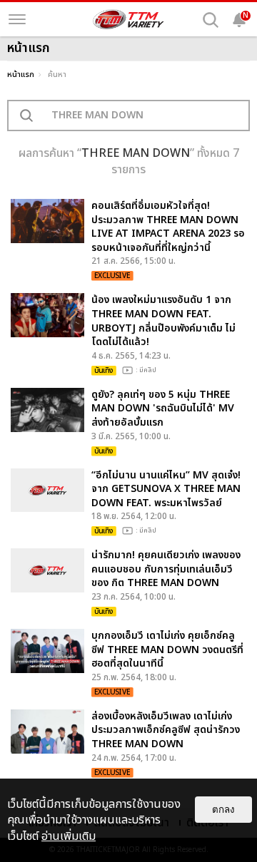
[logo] (128, 19)
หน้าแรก (20, 74)
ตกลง (223, 809)
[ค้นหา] (210, 20)
